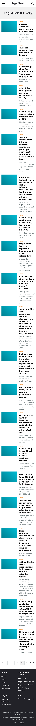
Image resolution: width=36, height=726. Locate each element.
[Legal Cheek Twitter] (19, 699)
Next (32, 663)
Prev (4, 663)
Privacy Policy (6, 704)
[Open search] (32, 3)
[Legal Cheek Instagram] (24, 699)
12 (26, 663)
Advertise (5, 685)
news (21, 21)
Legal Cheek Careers (26, 682)
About (3, 676)
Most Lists (22, 678)
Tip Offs (4, 682)
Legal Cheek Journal (25, 685)
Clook (22, 723)
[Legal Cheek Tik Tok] (34, 699)
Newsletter (5, 689)
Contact (4, 679)
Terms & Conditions (5, 700)
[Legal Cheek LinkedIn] (29, 699)
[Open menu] (3, 3)
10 (17, 663)
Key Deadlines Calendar (23, 689)
